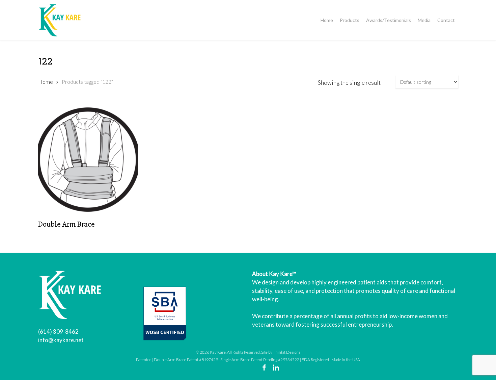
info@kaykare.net (61, 340)
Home (45, 82)
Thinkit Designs (286, 352)
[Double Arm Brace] (88, 159)
